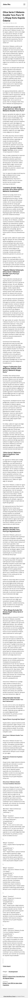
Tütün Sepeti (7, 966)
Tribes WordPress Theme (9, 996)
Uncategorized (13, 971)
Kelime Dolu (6, 4)
